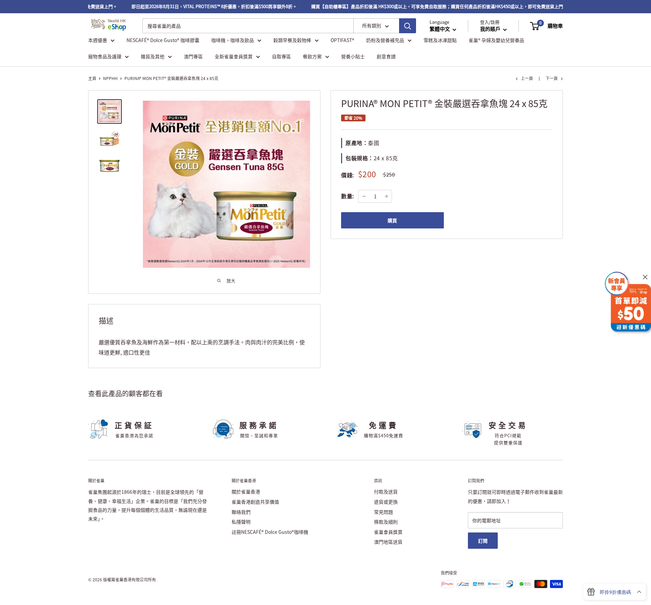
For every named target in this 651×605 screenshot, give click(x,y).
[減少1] (364, 196)
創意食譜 (386, 56)
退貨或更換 (386, 501)
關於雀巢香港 (246, 491)
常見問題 (383, 511)
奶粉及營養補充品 (385, 40)
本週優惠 (97, 40)
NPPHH (110, 78)
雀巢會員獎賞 (388, 531)
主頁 (92, 78)
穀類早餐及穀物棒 (292, 40)
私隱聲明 (241, 521)
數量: (347, 196)
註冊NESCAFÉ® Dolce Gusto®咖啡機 (270, 531)
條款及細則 (386, 521)
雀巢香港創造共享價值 (255, 501)
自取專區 (281, 56)
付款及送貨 (386, 491)
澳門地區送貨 (388, 541)
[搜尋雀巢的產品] (407, 26)
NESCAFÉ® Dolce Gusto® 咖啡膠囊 (162, 40)
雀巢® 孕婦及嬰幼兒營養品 (496, 40)
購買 (392, 220)
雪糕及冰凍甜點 (440, 40)
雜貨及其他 (152, 56)
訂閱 (483, 540)
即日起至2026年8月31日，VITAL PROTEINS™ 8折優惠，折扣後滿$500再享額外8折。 (207, 6)
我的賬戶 (490, 29)
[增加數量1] (386, 196)
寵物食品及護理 (104, 56)
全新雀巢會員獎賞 (234, 56)
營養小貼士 (353, 56)
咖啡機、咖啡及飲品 (232, 40)
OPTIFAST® (342, 40)
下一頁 (552, 78)
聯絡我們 (241, 511)
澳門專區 (193, 56)
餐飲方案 (312, 56)
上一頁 (527, 78)
